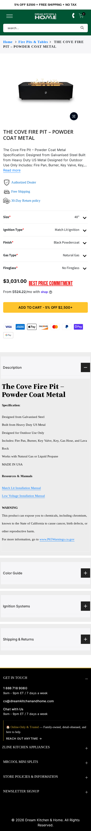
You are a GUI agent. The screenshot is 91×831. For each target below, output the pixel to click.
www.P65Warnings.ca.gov (57, 539)
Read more (12, 170)
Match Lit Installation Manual (21, 488)
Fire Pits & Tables (33, 42)
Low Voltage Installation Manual (23, 495)
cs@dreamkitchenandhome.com (28, 701)
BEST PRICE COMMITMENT (51, 283)
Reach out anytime (22, 738)
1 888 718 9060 (15, 688)
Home (7, 42)
